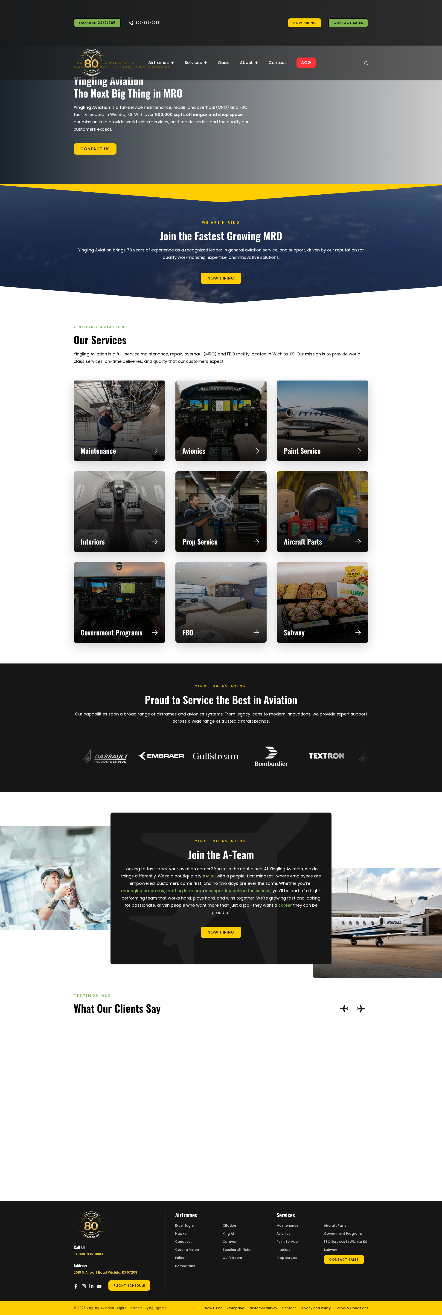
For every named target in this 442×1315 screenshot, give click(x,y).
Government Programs (111, 632)
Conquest (183, 1242)
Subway (294, 632)
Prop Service (200, 541)
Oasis (224, 62)
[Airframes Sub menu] (172, 62)
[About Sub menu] (256, 62)
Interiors (93, 541)
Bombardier (185, 1266)
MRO (210, 876)
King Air (229, 1234)
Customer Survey (262, 1308)
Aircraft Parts (303, 541)
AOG (306, 62)
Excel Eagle (184, 1226)
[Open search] (366, 62)
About (246, 62)
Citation (229, 1226)
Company (235, 1308)
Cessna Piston (187, 1250)
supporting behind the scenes (239, 891)
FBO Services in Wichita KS (345, 1242)
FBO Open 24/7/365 (97, 22)
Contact (277, 62)
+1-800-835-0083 (88, 1254)
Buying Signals (154, 1308)
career (285, 905)
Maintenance (98, 450)
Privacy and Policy (315, 1308)
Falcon (180, 1258)
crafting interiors (183, 891)
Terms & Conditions (351, 1308)
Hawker (181, 1234)
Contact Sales (348, 22)
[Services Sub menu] (205, 62)
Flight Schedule (129, 1285)
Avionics (193, 450)
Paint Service (302, 450)
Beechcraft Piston (238, 1250)
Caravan (230, 1242)
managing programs (142, 891)
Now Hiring (221, 278)
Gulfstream (232, 1258)
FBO (187, 632)
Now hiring (304, 22)
